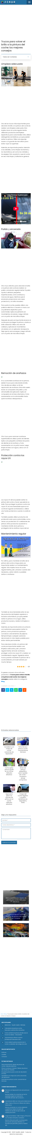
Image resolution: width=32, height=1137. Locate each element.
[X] (12, 690)
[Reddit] (24, 690)
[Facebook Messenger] (7, 690)
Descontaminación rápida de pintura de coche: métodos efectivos (13, 1065)
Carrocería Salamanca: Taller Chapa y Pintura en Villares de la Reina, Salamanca (18, 1103)
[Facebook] (3, 690)
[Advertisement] (16, 22)
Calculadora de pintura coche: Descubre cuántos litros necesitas (14, 1029)
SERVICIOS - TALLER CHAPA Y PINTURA (15, 1025)
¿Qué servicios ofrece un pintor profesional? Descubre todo (13, 1038)
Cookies (4, 1054)
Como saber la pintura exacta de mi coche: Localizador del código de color (16, 1043)
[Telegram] (20, 690)
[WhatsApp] (16, 690)
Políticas (4, 1052)
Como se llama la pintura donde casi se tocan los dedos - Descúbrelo (16, 1034)
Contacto (4, 1056)
